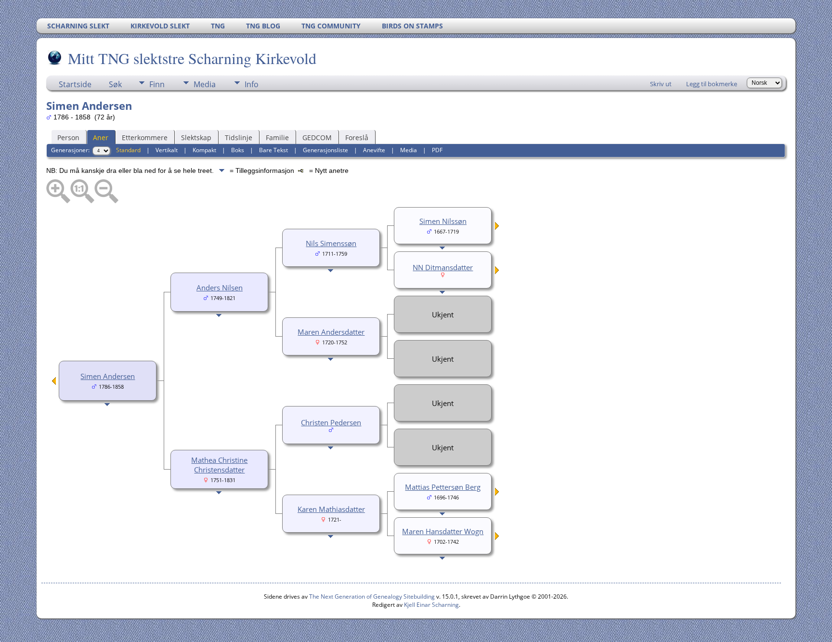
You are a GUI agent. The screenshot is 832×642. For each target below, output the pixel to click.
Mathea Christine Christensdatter (219, 464)
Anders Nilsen (219, 287)
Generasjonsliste (325, 150)
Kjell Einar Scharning (431, 605)
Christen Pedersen (331, 422)
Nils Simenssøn (331, 243)
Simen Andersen (107, 376)
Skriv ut (661, 83)
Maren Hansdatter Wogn (442, 531)
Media (205, 84)
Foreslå (356, 137)
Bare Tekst (273, 150)
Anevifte (374, 150)
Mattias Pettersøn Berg (443, 487)
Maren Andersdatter (331, 332)
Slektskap (196, 137)
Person (68, 137)
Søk (115, 84)
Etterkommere (145, 137)
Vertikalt (167, 150)
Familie (277, 137)
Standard (128, 150)
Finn (157, 84)
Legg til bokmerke (711, 83)
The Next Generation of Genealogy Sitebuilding (372, 596)
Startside (75, 84)
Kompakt (204, 150)
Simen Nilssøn (443, 221)
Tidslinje (238, 137)
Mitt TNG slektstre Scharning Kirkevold (192, 58)
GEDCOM (317, 137)
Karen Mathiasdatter (331, 509)
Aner (100, 137)
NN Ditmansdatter (443, 267)
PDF (437, 150)
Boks (237, 150)
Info (252, 84)
